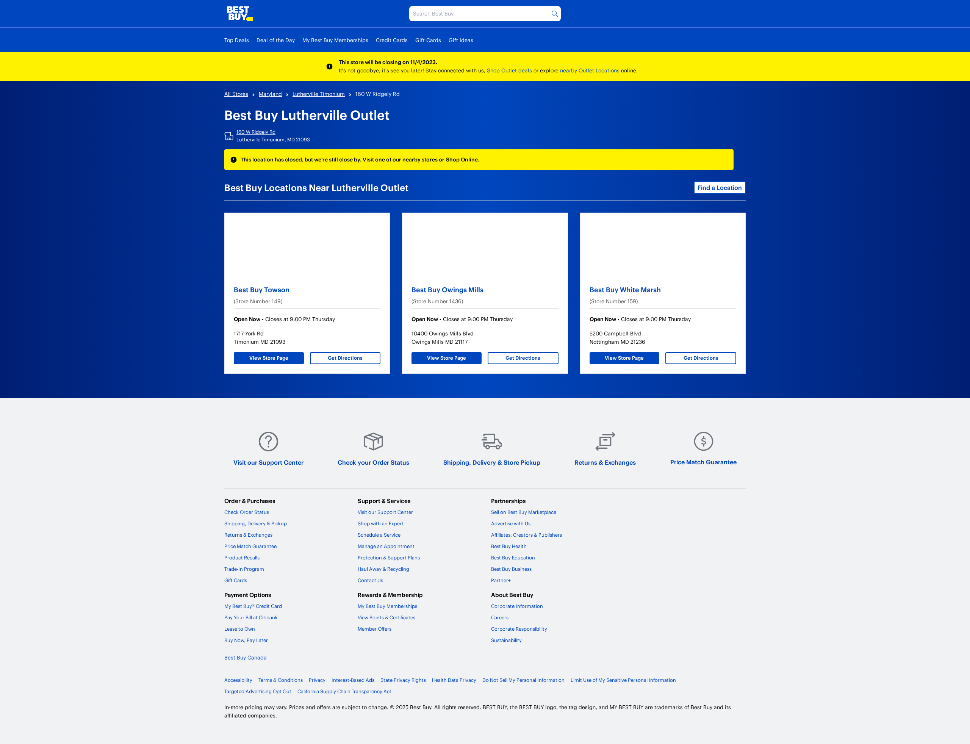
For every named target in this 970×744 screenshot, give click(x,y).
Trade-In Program (244, 569)
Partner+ (501, 580)
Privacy (317, 680)
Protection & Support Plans (389, 557)
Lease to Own (239, 629)
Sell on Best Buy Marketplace (523, 512)
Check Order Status (246, 512)
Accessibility (238, 680)
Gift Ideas (461, 40)
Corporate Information (517, 606)
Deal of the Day (276, 40)
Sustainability (506, 640)
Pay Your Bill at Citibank (251, 617)
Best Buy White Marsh (625, 289)
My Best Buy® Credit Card (253, 606)
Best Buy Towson (261, 289)
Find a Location (720, 187)
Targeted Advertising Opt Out (257, 691)
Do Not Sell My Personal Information (523, 680)
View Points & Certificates (386, 617)
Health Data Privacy (454, 680)
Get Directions (345, 358)
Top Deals (236, 40)
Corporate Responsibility (519, 629)
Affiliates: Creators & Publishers (526, 535)
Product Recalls (242, 557)
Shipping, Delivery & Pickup (255, 523)
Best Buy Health (509, 546)
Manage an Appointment (386, 546)
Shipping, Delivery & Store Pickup (491, 462)
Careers (499, 617)
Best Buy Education (513, 557)
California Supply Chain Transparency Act (344, 691)
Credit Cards (392, 40)
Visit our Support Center (268, 462)
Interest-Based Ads (353, 680)
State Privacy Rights (403, 680)
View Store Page (268, 358)
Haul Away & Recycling (383, 569)
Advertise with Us (510, 523)
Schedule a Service (379, 535)
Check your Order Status (373, 462)
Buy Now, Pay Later (246, 640)
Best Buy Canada (245, 657)
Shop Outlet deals (509, 70)
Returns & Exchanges (605, 462)
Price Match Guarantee (703, 461)
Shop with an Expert (381, 523)
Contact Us (370, 580)
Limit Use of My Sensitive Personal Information (623, 680)
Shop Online (462, 159)
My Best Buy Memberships (335, 40)
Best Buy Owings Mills (447, 289)
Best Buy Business (511, 569)
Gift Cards (428, 40)
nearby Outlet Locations (590, 70)
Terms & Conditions (280, 680)
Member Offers (374, 629)
